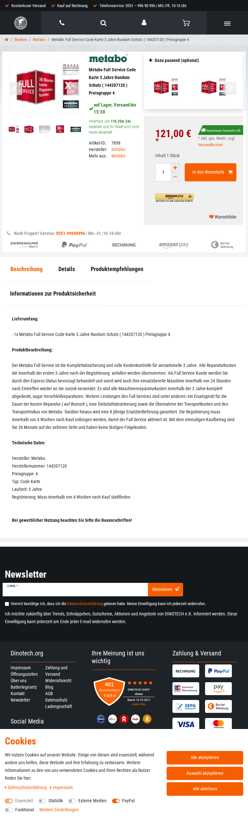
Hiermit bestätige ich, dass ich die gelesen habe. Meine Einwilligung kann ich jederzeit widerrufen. (108, 603)
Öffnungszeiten (24, 674)
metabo (118, 149)
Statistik (55, 800)
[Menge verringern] (175, 176)
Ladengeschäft (58, 706)
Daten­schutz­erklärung (28, 787)
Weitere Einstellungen (58, 809)
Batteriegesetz (24, 687)
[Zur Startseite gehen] (6, 39)
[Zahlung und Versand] (187, 670)
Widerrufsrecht (58, 680)
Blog (49, 687)
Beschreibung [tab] (26, 269)
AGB (49, 693)
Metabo (39, 39)
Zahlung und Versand (56, 671)
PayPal (128, 800)
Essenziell (24, 800)
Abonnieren (162, 589)
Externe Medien (92, 800)
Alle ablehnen (205, 788)
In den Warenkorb (208, 172)
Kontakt (18, 693)
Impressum (21, 667)
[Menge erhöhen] (175, 167)
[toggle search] (103, 23)
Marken (21, 39)
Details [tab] (66, 269)
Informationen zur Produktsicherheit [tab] (53, 293)
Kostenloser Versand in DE (223, 130)
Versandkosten (210, 144)
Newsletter (20, 700)
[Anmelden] (144, 22)
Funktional (24, 809)
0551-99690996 (70, 233)
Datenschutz (56, 700)
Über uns (18, 680)
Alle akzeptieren (205, 757)
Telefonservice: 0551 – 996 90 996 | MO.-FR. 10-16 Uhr (143, 5)
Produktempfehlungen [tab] (117, 269)
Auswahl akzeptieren (204, 773)
